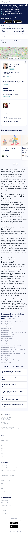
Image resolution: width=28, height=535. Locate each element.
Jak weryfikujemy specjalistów (7, 450)
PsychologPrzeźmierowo (8, 324)
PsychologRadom (7, 360)
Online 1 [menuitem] (18, 87)
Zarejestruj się (4, 510)
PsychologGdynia (6, 355)
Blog (2, 483)
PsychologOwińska (7, 328)
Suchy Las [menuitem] (5, 87)
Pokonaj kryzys (4, 491)
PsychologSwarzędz (7, 336)
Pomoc (2, 453)
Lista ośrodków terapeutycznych (8, 470)
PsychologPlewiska (7, 330)
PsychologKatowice (7, 351)
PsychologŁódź (6, 345)
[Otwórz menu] (26, 2)
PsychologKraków (7, 341)
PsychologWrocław (19, 343)
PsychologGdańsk (19, 341)
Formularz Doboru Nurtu (6, 478)
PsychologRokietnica (7, 332)
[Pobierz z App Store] (17, 21)
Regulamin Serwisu (5, 437)
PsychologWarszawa (7, 338)
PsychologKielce (18, 360)
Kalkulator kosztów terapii (6, 480)
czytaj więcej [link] (5, 84)
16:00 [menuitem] (4, 96)
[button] (26, 2)
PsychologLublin (19, 349)
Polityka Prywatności (5, 440)
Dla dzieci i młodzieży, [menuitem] (14, 72)
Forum (2, 485)
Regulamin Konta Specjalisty (7, 443)
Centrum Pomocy (4, 472)
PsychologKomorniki (7, 334)
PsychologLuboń (20, 332)
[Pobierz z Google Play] (8, 21)
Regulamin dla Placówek (6, 445)
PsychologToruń (19, 353)
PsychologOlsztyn (6, 362)
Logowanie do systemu (6, 505)
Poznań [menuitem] (12, 87)
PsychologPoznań (18, 321)
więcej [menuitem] (8, 96)
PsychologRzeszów (7, 353)
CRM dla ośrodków (5, 502)
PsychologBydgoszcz (8, 347)
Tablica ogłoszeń (4, 513)
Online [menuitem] (4, 113)
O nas (2, 448)
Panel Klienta (4, 465)
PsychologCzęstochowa (8, 357)
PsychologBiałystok (18, 345)
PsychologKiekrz (6, 321)
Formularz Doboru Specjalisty (7, 475)
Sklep (2, 488)
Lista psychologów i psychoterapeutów (9, 467)
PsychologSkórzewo (7, 326)
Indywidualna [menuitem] (6, 73)
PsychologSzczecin (7, 349)
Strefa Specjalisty (5, 500)
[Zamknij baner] (26, 5)
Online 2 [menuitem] (25, 87)
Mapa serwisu (4, 456)
